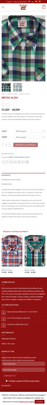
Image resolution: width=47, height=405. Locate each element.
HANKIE (4, 137)
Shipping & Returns (9, 338)
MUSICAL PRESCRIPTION (17, 324)
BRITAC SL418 (7, 270)
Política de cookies (26, 401)
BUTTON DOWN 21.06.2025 (18, 318)
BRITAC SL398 (30, 270)
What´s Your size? (8, 344)
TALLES (4, 131)
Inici (3, 94)
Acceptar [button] (39, 402)
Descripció (6, 175)
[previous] (5, 48)
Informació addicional (11, 180)
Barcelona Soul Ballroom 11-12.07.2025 (22, 312)
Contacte (9, 2)
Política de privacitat (31, 381)
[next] (42, 48)
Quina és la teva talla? (20, 2)
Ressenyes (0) (7, 184)
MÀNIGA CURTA (24, 94)
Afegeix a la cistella (25, 145)
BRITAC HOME (12, 94)
